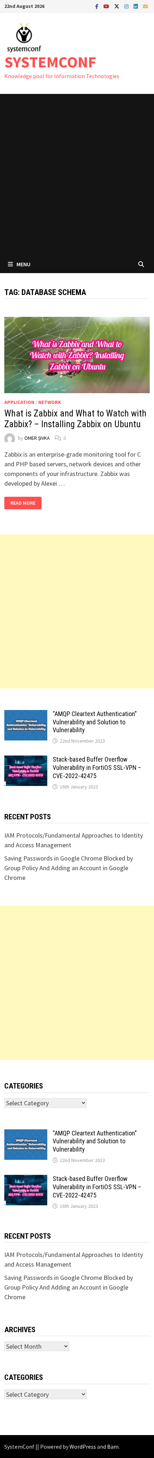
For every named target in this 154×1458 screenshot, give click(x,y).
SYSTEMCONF (50, 62)
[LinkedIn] (136, 6)
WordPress (82, 1446)
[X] (117, 6)
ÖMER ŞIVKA (37, 438)
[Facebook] (97, 6)
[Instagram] (127, 6)
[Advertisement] (77, 174)
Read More (23, 503)
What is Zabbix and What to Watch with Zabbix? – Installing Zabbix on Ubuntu (75, 418)
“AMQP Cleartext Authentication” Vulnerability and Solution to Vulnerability (95, 722)
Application (19, 402)
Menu (23, 264)
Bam (113, 1446)
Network (49, 402)
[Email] (145, 6)
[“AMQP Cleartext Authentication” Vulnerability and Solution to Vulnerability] (25, 715)
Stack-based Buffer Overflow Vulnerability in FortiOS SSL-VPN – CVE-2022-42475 (97, 768)
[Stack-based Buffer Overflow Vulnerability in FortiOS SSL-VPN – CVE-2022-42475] (25, 760)
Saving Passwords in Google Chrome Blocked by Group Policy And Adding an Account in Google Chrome (68, 868)
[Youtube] (107, 6)
